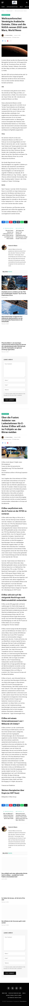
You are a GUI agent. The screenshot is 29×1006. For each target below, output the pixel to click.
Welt (21, 6)
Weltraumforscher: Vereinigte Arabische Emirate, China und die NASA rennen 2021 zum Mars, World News (21, 817)
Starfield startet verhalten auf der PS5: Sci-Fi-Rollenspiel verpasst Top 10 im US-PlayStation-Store (14, 293)
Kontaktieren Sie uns (15, 993)
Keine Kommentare (7, 37)
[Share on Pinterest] (7, 41)
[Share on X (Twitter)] (5, 41)
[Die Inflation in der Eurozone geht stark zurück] (14, 912)
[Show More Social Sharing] (10, 41)
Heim (3, 6)
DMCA (24, 993)
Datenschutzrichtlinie (14, 997)
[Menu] (3, 2)
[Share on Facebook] (3, 41)
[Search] (26, 2)
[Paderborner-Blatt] (14, 2)
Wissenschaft (6, 14)
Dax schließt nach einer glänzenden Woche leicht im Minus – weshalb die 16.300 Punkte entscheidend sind (14, 875)
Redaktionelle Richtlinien (13, 995)
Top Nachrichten (12, 6)
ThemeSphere (23, 1001)
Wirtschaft (5, 413)
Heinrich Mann (9, 35)
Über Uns (4, 993)
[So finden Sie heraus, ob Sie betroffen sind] (14, 889)
